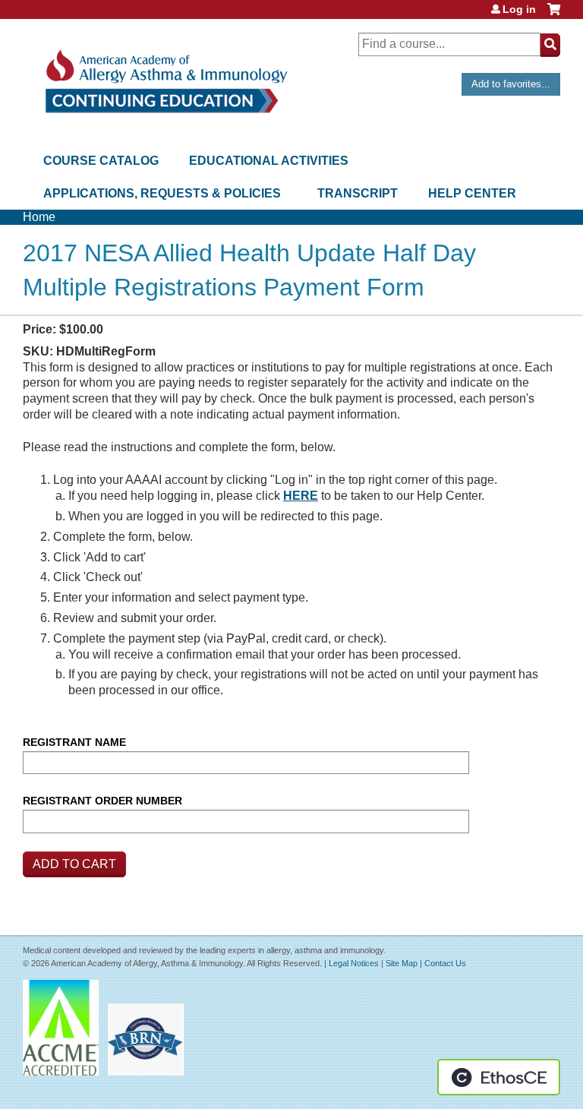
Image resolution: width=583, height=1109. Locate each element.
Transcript (357, 193)
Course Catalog (101, 160)
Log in (519, 9)
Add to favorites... (510, 84)
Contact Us (445, 963)
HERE (300, 495)
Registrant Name (74, 742)
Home (39, 216)
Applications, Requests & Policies (162, 193)
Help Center (472, 193)
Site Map (402, 963)
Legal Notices (354, 963)
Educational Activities (268, 160)
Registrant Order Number (102, 801)
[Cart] (553, 15)
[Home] (165, 81)
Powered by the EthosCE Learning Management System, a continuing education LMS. (498, 1077)
